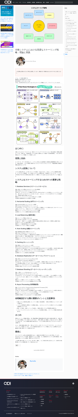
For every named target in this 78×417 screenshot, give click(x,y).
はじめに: (67, 16)
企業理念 (42, 401)
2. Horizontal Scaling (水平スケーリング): (71, 29)
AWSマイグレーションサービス (13, 398)
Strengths (42, 391)
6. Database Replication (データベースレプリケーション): (71, 39)
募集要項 (66, 394)
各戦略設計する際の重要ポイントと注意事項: (70, 49)
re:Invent (52, 2)
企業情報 (33, 2)
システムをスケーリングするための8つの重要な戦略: (70, 23)
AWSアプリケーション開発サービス (13, 405)
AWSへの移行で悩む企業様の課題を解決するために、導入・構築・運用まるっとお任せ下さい (7, 20)
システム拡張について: (69, 20)
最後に (66, 54)
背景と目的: (67, 18)
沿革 (41, 405)
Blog (50, 396)
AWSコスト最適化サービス (25, 397)
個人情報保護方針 (9, 413)
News (50, 401)
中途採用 (47, 2)
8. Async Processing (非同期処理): (71, 46)
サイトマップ (29, 413)
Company (42, 396)
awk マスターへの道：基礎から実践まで (24, 375)
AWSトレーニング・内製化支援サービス (28, 399)
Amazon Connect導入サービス (13, 407)
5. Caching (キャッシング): (71, 36)
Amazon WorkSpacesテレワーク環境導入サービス (28, 395)
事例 (44, 2)
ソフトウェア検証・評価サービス (26, 406)
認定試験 (29, 2)
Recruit (66, 391)
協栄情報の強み (39, 2)
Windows (24, 2)
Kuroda (27, 61)
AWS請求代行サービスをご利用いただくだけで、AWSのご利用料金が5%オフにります (7, 51)
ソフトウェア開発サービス (25, 404)
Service (8, 391)
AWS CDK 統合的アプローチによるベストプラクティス (27, 373)
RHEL (20, 2)
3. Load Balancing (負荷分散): (71, 32)
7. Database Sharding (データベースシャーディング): (71, 43)
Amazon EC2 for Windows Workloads (12, 401)
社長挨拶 (42, 399)
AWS (14, 2)
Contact (58, 391)
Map (57, 396)
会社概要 (42, 403)
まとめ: (66, 52)
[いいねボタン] (16, 345)
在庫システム (23, 408)
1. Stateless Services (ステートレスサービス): (71, 26)
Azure (17, 2)
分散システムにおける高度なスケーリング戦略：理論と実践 (70, 13)
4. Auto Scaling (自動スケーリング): (71, 35)
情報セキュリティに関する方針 (20, 413)
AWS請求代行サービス (11, 394)
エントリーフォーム (67, 397)
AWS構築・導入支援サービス (12, 396)
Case (50, 391)
